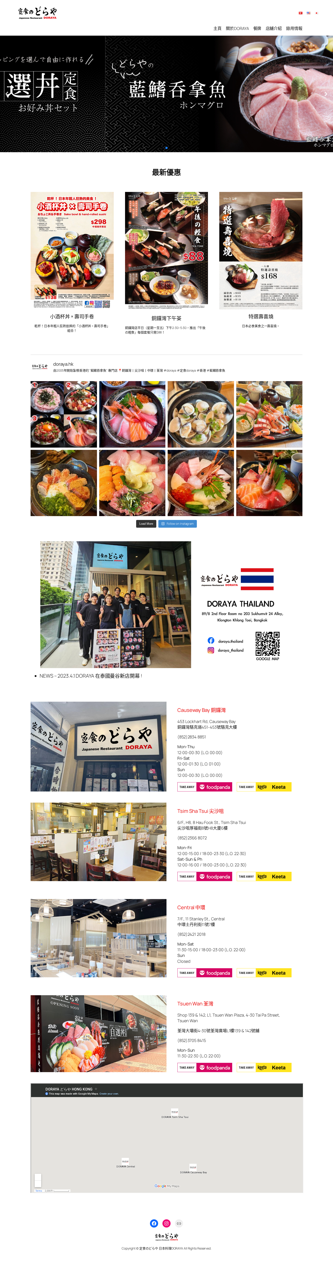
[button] (7, 94)
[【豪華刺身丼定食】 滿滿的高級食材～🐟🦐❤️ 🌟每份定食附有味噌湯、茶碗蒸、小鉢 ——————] (201, 483)
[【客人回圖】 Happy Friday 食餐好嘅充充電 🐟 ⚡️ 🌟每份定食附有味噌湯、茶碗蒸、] (269, 414)
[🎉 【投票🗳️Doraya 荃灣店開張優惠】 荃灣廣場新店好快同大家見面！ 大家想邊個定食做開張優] (64, 414)
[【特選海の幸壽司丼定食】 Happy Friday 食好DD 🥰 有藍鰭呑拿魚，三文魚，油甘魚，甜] (269, 483)
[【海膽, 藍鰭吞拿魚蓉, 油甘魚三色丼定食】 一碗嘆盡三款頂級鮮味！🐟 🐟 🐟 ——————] (132, 483)
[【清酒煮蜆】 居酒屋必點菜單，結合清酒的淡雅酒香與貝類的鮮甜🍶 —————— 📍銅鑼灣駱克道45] (201, 414)
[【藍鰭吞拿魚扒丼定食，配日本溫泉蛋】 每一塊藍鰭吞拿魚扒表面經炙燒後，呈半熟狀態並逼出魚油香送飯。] (64, 483)
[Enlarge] (108, 198)
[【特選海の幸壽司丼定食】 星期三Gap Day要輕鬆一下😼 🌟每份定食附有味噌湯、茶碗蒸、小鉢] (132, 414)
